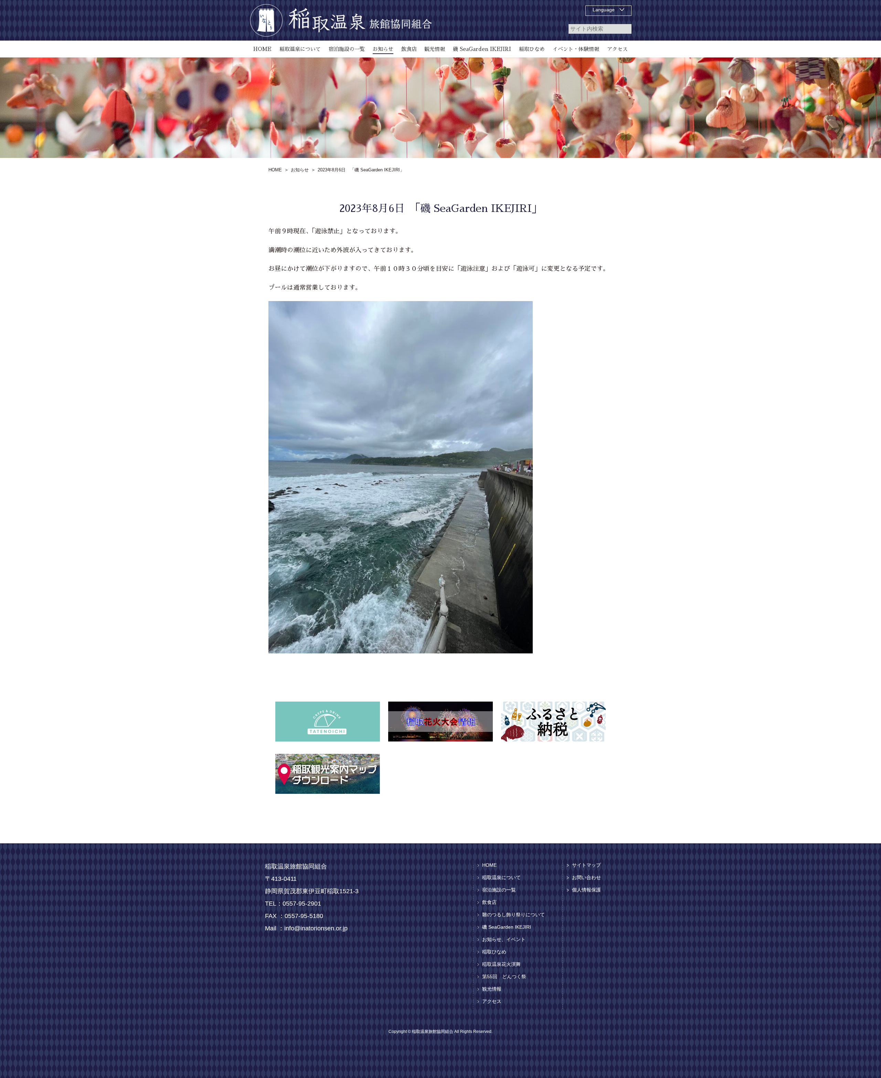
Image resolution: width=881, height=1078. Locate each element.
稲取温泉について (501, 877)
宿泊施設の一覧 (499, 890)
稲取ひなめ (494, 951)
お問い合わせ (586, 877)
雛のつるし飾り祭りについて (513, 914)
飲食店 (489, 902)
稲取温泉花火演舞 (501, 964)
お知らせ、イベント (504, 939)
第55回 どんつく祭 (504, 976)
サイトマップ (586, 865)
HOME (489, 865)
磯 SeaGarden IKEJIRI (506, 927)
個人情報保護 (586, 890)
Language (604, 9)
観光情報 (491, 989)
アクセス (491, 1001)
